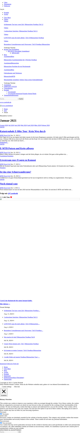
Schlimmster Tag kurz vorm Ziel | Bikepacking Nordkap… (22, 310)
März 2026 (37, 125)
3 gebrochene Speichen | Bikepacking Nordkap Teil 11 (21, 31)
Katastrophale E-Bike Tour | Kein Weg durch (22, 131)
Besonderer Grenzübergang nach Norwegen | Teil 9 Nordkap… (23, 330)
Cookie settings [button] (6, 386)
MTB (13, 76)
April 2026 (30, 125)
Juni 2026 (17, 125)
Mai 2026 (24, 125)
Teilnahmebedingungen (11, 95)
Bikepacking (15, 63)
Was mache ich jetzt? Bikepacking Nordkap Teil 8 (19, 337)
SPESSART (15, 53)
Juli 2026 (11, 125)
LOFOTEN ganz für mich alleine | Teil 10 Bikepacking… (22, 324)
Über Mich (7, 17)
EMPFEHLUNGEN (10, 86)
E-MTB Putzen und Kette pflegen (17, 148)
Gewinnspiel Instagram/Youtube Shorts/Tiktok (22, 93)
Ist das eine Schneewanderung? (15, 172)
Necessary (5, 414)
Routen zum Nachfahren (11, 49)
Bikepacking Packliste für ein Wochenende (17, 66)
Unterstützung (8, 88)
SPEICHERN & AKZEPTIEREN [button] (10, 430)
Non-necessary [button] (4, 421)
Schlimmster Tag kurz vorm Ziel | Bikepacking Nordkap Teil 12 (23, 24)
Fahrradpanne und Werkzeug (13, 73)
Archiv (6, 14)
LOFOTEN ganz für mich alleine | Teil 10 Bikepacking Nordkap (24, 38)
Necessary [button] (3, 412)
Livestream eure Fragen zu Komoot (18, 160)
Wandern (3, 168)
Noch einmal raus (9, 183)
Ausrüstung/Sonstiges (6, 156)
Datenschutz (8, 379)
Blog (5, 55)
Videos (6, 19)
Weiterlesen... (4, 142)
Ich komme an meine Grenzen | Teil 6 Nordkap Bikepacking (22, 350)
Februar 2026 (45, 125)
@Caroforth (13, 193)
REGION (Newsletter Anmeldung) (18, 51)
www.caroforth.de (5, 102)
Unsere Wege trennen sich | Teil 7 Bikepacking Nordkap (21, 344)
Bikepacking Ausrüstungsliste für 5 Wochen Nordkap (20, 60)
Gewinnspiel (12, 92)
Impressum (7, 376)
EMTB (2, 127)
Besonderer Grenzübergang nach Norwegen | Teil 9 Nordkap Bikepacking (27, 44)
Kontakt (6, 12)
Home (6, 367)
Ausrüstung (7, 56)
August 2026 (4, 125)
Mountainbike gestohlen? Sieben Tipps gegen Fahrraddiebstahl (23, 80)
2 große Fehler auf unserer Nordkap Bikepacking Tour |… (22, 357)
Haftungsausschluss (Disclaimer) (14, 377)
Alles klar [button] (17, 386)
